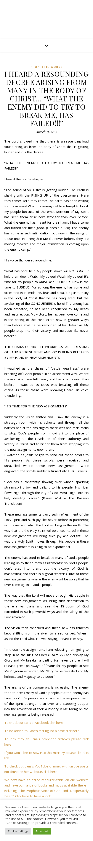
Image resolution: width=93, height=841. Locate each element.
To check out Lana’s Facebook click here (33, 722)
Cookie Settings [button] (18, 831)
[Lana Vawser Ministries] (46, 18)
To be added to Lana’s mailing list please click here (41, 731)
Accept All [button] (42, 831)
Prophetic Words (46, 67)
